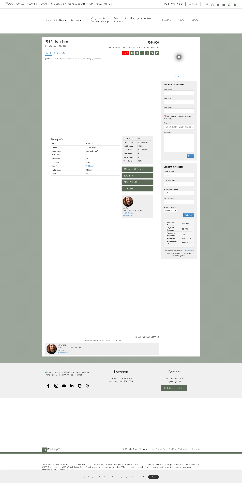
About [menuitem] (182, 20)
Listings (59, 20)
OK (153, 477)
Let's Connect (174, 388)
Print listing (129, 188)
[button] (207, 5)
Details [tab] (48, 53)
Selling (166, 20)
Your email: (168, 98)
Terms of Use (141, 477)
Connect (193, 4)
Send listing (129, 175)
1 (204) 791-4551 (128, 213)
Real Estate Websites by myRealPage (184, 449)
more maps (179, 76)
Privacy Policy (162, 449)
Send (190, 156)
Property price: (169, 171)
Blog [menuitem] (195, 20)
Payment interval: (170, 207)
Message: (167, 132)
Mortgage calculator (138, 182)
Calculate (188, 215)
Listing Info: (57, 139)
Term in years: (169, 198)
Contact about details (133, 169)
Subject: (167, 123)
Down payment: (169, 180)
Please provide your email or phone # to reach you (178, 117)
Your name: (168, 89)
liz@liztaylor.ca (127, 215)
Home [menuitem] (47, 20)
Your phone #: (169, 107)
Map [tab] (64, 53)
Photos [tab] (57, 53)
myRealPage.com (188, 250)
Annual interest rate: (171, 189)
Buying (74, 20)
